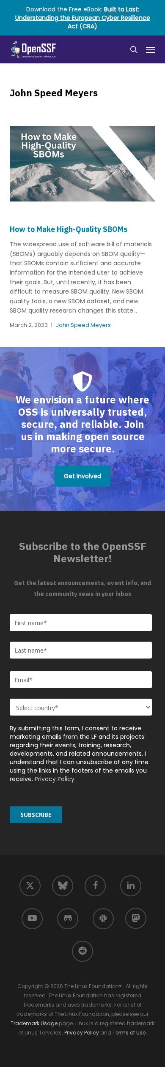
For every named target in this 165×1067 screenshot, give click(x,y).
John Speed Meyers (83, 325)
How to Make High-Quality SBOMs (68, 229)
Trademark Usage (34, 1023)
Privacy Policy (54, 779)
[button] (150, 49)
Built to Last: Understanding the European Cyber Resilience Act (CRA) (82, 17)
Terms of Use (129, 1032)
